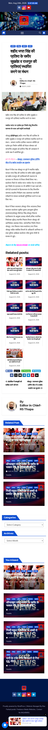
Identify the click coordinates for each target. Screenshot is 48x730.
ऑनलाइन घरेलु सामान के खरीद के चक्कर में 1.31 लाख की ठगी (22, 465)
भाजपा (18, 433)
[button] (40, 33)
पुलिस (18, 460)
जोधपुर (18, 46)
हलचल (30, 46)
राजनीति (23, 433)
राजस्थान (30, 433)
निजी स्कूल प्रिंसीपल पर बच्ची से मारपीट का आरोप (21, 492)
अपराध (13, 460)
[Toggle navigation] (22, 33)
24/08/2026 (13, 582)
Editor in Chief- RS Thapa (27, 82)
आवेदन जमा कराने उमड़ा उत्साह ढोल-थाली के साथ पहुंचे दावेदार (24, 438)
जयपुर (13, 651)
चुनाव (13, 433)
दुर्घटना (18, 651)
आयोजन (13, 46)
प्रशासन (24, 46)
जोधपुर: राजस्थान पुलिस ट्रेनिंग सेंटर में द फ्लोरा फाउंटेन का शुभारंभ (34, 384)
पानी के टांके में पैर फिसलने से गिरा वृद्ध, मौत (22, 659)
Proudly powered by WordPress (14, 706)
